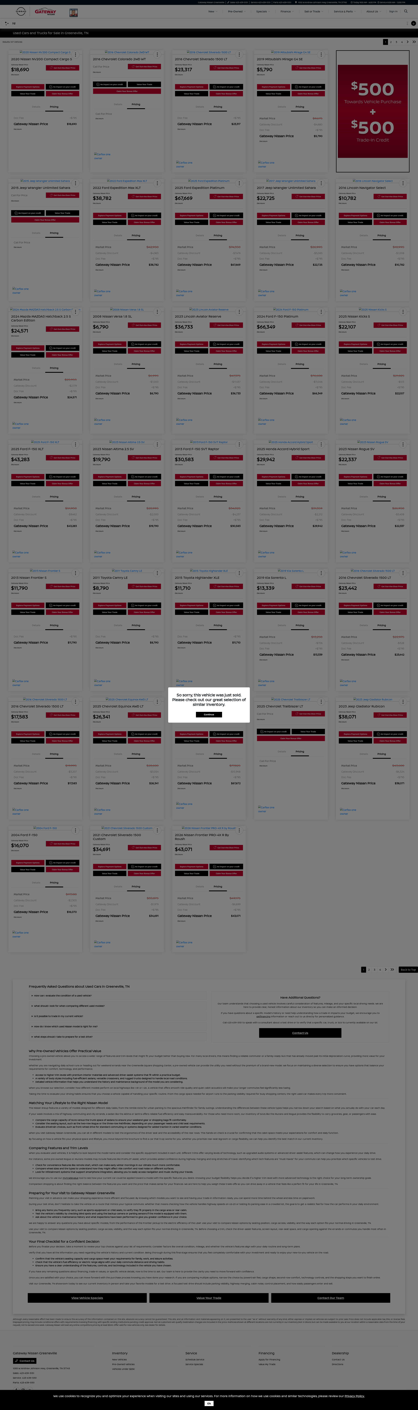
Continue (209, 714)
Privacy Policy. (355, 1396)
